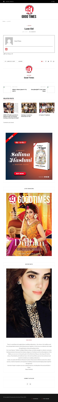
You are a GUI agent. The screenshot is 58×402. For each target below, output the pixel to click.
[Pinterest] (51, 61)
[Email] (53, 61)
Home (4, 21)
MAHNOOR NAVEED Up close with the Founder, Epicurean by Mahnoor (28, 1)
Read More (29, 340)
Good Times (29, 77)
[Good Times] (29, 11)
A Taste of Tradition (44, 115)
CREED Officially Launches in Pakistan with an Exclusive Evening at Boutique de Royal (11, 116)
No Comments (32, 31)
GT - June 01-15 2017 (10, 61)
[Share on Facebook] (46, 61)
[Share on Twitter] (48, 61)
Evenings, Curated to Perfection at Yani (26, 115)
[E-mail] (6, 49)
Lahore (29, 25)
